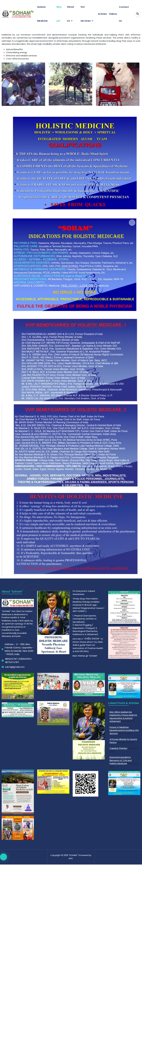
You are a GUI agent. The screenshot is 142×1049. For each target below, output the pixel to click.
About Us (70, 13)
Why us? (59, 13)
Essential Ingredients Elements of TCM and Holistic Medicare (121, 760)
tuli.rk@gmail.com (15, 667)
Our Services (86, 13)
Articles (102, 13)
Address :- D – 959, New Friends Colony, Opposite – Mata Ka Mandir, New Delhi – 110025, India (19, 649)
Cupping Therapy (118, 748)
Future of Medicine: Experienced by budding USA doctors (124, 730)
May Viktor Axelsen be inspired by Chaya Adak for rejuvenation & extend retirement (123, 716)
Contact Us (124, 13)
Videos (113, 13)
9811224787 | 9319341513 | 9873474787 (18, 660)
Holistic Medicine (42, 13)
